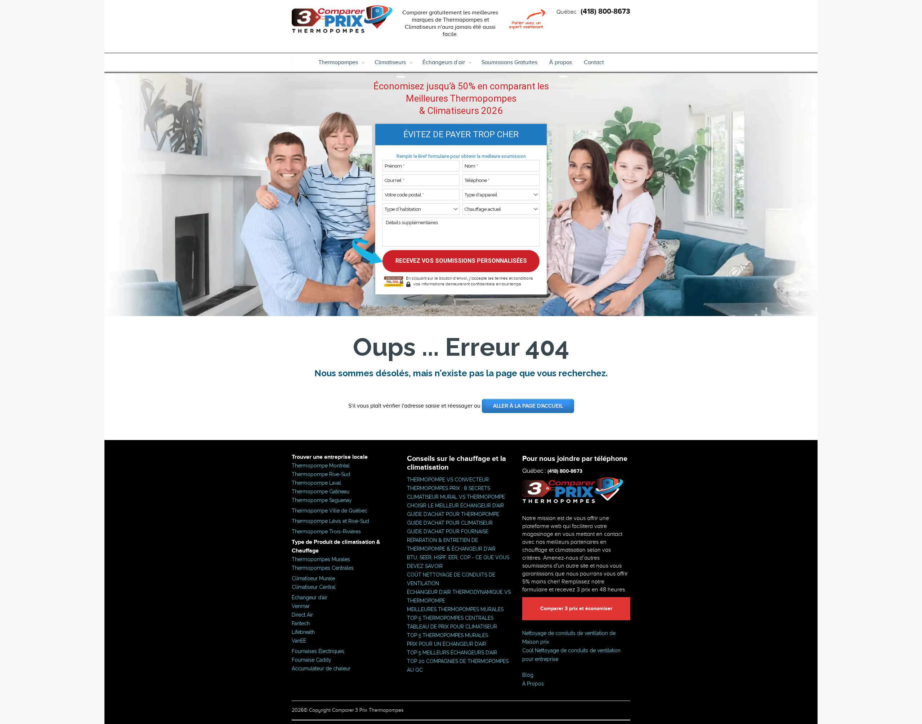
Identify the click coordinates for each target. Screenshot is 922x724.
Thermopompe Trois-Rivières (326, 531)
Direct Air (302, 615)
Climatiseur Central (314, 587)
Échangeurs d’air (443, 62)
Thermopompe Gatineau (320, 491)
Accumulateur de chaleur (321, 668)
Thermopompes (338, 62)
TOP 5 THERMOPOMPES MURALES (447, 635)
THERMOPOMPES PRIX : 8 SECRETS (448, 488)
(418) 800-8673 (605, 11)
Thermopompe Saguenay (322, 500)
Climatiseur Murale (313, 578)
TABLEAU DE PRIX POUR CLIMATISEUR (452, 627)
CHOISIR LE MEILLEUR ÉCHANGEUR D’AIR (455, 505)
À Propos (533, 684)
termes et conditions (514, 278)
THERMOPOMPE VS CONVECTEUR (448, 480)
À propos (560, 62)
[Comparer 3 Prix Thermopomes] (342, 21)
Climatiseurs (390, 62)
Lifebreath (303, 632)
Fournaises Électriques (318, 651)
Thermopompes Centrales (323, 568)
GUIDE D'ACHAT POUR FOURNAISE (447, 531)
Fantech (301, 623)
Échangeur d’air (309, 597)
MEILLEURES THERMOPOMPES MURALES (455, 609)
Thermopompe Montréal (321, 465)
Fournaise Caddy (311, 660)
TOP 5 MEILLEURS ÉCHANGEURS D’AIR (452, 653)
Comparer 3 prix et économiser (576, 608)
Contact (594, 62)
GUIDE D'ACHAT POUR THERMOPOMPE (453, 514)
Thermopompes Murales (321, 559)
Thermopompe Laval (316, 483)
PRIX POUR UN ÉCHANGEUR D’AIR (446, 644)
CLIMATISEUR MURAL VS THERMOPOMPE (456, 497)
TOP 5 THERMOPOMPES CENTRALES (450, 618)
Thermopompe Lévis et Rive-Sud (330, 521)
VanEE (299, 641)
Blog (527, 675)
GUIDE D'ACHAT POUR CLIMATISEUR (450, 523)
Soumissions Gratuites (509, 62)
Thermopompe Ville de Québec (329, 511)
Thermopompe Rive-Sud (321, 474)
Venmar (301, 606)
